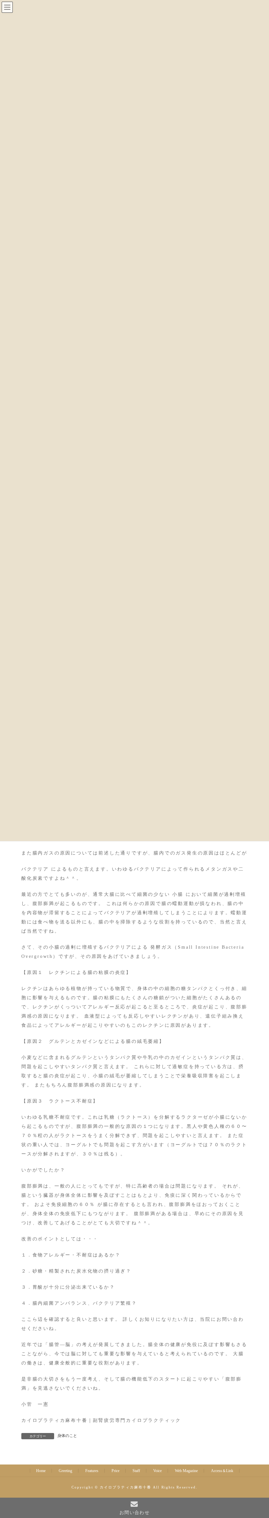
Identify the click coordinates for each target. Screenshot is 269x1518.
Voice (157, 1470)
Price (115, 1470)
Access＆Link (222, 1470)
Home (41, 1470)
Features (91, 1470)
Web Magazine (186, 1470)
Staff (136, 1470)
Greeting (65, 1470)
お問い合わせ (134, 1512)
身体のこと (67, 1435)
